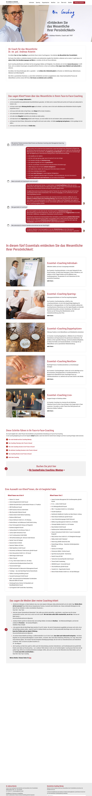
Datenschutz (12, 794)
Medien (70, 2)
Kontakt (60, 192)
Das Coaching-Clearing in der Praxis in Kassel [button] (20, 443)
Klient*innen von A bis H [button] (16, 495)
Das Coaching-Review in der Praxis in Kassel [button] (20, 454)
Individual (31, 2)
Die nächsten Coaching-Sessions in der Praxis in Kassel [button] (23, 450)
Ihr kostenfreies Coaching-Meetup (46, 470)
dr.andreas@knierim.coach (18, 791)
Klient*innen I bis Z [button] (56, 495)
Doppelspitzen (45, 2)
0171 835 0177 (9, 791)
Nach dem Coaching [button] (14, 457)
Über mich (63, 2)
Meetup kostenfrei (79, 2)
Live (58, 2)
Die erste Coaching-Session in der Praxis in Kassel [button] (22, 446)
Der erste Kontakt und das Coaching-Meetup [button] (20, 439)
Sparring (38, 2)
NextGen (53, 2)
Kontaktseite (30, 221)
